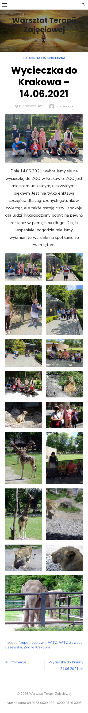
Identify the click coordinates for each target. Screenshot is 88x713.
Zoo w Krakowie (37, 647)
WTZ (52, 642)
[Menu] (4, 4)
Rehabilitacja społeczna (44, 58)
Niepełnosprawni (32, 642)
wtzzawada (64, 106)
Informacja (18, 662)
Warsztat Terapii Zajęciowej (44, 25)
